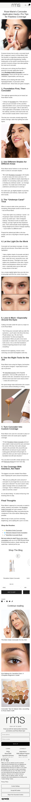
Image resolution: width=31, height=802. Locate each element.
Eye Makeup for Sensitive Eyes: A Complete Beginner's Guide (12, 674)
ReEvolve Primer (9, 461)
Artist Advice (23, 751)
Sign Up (15, 744)
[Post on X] (4, 601)
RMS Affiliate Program (23, 753)
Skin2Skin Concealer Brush (14, 535)
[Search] (26, 5)
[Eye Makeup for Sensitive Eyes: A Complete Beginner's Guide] (15, 657)
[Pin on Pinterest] (7, 601)
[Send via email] (9, 601)
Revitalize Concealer (15, 175)
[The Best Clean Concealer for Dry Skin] (15, 624)
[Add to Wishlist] (21, 553)
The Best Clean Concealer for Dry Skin (14, 640)
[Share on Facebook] (2, 601)
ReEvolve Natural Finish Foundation (16, 532)
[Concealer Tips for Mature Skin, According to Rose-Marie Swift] (15, 693)
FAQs (8, 751)
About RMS (8, 753)
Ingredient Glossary (8, 755)
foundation (13, 101)
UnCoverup (5, 74)
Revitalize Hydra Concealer (15, 442)
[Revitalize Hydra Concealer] (11, 565)
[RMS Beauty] (16, 5)
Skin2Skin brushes (10, 372)
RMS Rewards (23, 755)
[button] (12, 601)
